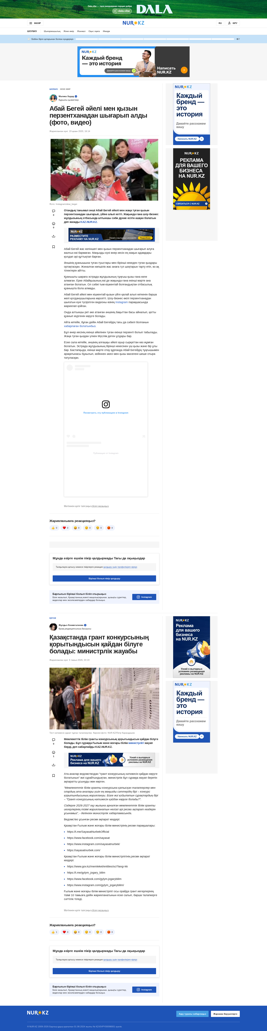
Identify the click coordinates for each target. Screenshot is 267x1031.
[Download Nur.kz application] (133, 9)
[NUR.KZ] (133, 23)
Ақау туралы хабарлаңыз (192, 1014)
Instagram (121, 302)
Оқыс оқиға (94, 31)
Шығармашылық (52, 31)
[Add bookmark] (53, 246)
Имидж (106, 31)
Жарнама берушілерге (225, 1014)
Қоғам (52, 618)
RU (220, 23)
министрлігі (136, 743)
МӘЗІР (37, 23)
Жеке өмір (69, 31)
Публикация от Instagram (106, 453)
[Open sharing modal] (53, 236)
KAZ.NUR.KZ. (88, 221)
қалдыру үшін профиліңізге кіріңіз (120, 567)
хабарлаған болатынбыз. (80, 326)
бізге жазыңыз (100, 506)
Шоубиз (32, 31)
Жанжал (81, 31)
